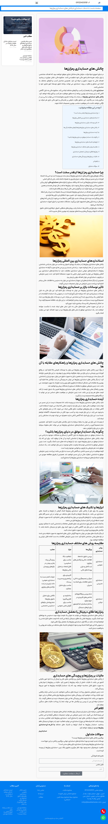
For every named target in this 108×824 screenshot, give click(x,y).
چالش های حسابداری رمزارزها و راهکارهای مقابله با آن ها (81, 127)
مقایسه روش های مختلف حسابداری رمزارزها (84, 147)
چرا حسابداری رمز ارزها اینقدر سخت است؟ (86, 113)
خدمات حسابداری (81, 8)
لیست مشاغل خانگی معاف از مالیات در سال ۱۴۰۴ (9, 43)
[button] (36, 3)
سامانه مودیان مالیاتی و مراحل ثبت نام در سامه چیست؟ (26, 58)
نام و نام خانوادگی (97, 756)
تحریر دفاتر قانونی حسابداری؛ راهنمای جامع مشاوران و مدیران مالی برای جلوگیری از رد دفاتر (26, 45)
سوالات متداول (92, 166)
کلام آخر (95, 161)
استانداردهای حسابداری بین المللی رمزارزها (85, 118)
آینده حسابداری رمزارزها (90, 132)
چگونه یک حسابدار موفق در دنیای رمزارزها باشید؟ (83, 137)
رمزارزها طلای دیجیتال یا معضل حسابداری (85, 152)
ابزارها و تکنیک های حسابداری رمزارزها (86, 142)
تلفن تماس (100, 764)
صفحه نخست (95, 8)
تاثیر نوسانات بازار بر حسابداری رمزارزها (86, 123)
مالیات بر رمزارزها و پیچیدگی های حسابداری (84, 156)
